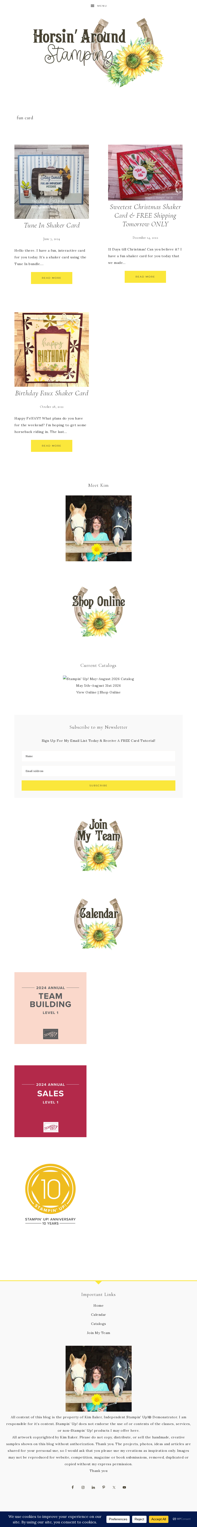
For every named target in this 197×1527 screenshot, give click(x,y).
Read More (52, 277)
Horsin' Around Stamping (98, 53)
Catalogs (98, 1324)
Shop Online (110, 692)
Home (98, 1305)
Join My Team (98, 1333)
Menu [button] (102, 5)
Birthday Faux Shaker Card (51, 393)
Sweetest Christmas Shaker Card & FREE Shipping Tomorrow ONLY (145, 215)
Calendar (98, 1314)
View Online (86, 692)
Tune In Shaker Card (52, 225)
